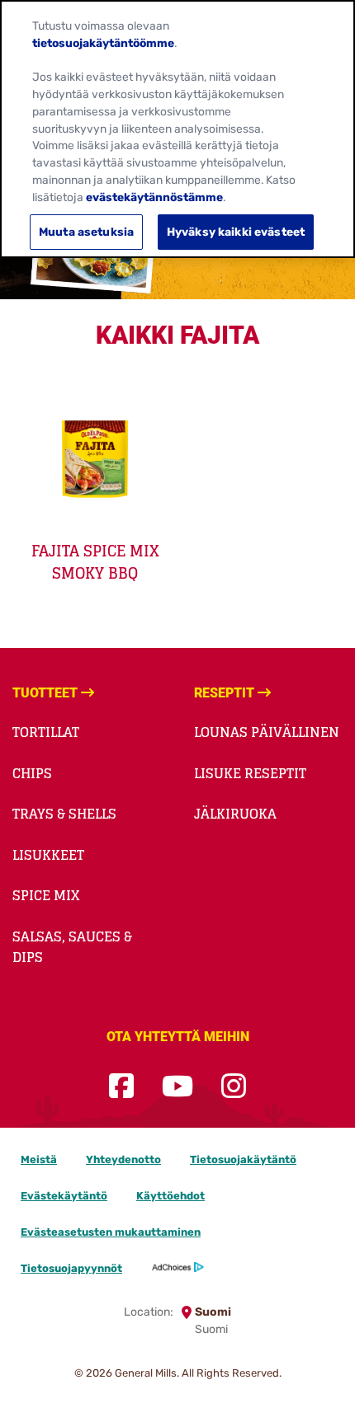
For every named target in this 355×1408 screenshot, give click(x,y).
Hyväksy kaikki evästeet (236, 231)
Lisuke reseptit (250, 773)
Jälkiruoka (235, 813)
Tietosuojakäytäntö (243, 1159)
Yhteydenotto (123, 1159)
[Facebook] (121, 1087)
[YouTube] (177, 1087)
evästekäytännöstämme (154, 197)
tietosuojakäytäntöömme (103, 42)
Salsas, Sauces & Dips (72, 947)
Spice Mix (45, 895)
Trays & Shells (64, 813)
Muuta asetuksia (86, 231)
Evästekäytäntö (64, 1196)
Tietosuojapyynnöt (71, 1268)
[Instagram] (234, 1087)
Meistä (39, 1159)
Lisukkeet (48, 854)
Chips (32, 773)
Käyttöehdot (170, 1196)
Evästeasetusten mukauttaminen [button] (111, 1232)
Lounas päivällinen (266, 732)
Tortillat (45, 732)
